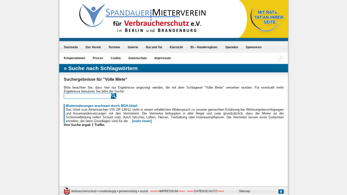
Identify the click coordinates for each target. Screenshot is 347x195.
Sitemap (244, 191)
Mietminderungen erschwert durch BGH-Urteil (101, 106)
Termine (114, 47)
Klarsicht (176, 47)
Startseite (71, 47)
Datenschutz (138, 58)
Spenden (231, 47)
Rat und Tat (154, 47)
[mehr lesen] (142, 121)
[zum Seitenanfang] (280, 192)
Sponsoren (253, 47)
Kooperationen (74, 58)
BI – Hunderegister (204, 47)
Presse (98, 58)
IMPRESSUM (168, 191)
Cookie (116, 58)
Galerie (133, 47)
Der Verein (93, 47)
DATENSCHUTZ (205, 191)
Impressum (162, 58)
